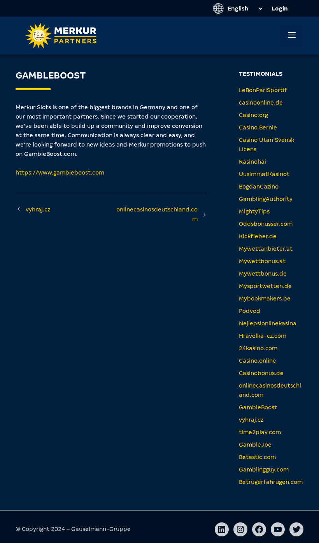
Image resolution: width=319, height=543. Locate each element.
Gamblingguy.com (264, 469)
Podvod (249, 311)
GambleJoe (255, 445)
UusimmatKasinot (264, 174)
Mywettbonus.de (263, 274)
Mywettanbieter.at (266, 249)
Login (280, 8)
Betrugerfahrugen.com (271, 482)
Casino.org (253, 115)
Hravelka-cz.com (262, 336)
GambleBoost (258, 407)
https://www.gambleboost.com (60, 172)
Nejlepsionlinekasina (267, 323)
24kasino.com (258, 348)
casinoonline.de (261, 103)
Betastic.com (257, 457)
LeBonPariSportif (263, 90)
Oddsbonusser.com (266, 224)
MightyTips (254, 211)
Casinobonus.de (261, 373)
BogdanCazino (259, 186)
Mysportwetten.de (265, 286)
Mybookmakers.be (265, 298)
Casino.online (257, 361)
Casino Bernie (258, 127)
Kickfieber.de (258, 236)
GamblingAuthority (266, 199)
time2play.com (260, 432)
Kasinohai (252, 162)
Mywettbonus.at (262, 261)
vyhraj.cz (38, 209)
